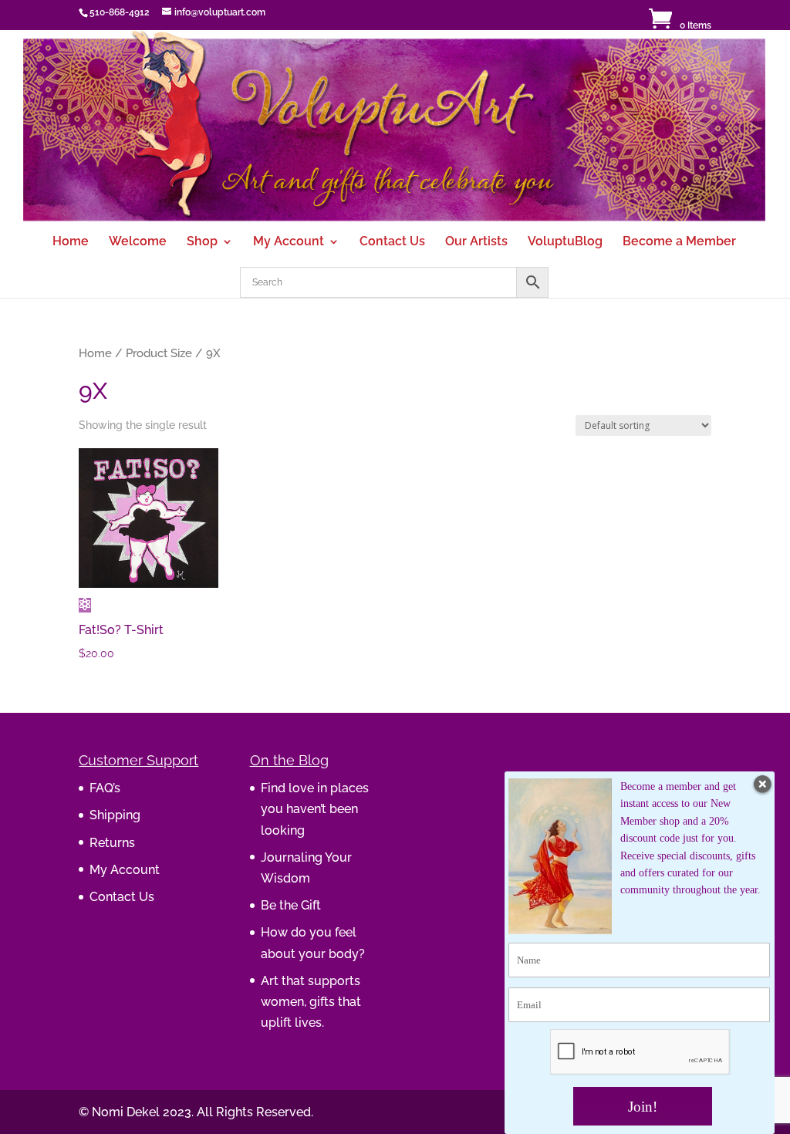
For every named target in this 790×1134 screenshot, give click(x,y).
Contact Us (392, 242)
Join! (642, 1107)
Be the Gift (291, 905)
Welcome (138, 242)
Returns (112, 842)
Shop (202, 242)
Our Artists (476, 242)
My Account (288, 242)
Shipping (114, 815)
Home (70, 242)
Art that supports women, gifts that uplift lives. (311, 1002)
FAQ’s (104, 788)
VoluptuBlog (565, 242)
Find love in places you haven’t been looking (315, 809)
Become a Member (679, 242)
